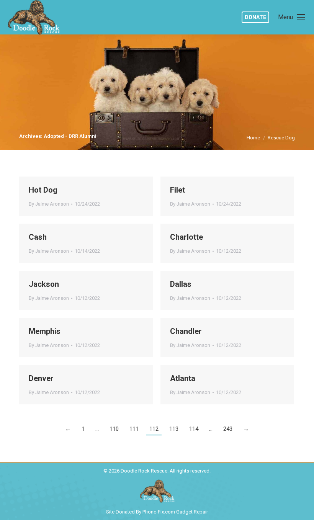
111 (134, 428)
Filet (177, 190)
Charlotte (186, 237)
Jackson (44, 284)
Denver (41, 378)
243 (227, 428)
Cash (38, 237)
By (49, 204)
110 (114, 428)
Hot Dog (43, 190)
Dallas (180, 284)
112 (154, 428)
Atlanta (182, 378)
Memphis (45, 331)
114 (193, 428)
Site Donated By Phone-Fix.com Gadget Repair (157, 512)
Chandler (186, 331)
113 (173, 428)
